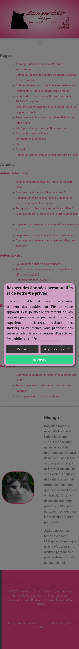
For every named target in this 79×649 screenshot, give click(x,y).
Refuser (22, 349)
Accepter (39, 359)
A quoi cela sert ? (56, 349)
